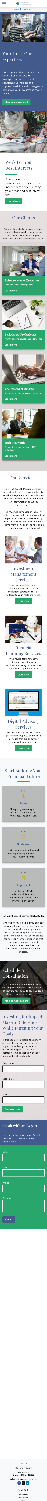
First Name (8, 1063)
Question (7, 1198)
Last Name (8, 1078)
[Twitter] (23, 1483)
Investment (23, 1497)
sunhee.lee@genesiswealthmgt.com (23, 1479)
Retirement (23, 1494)
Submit (8, 1219)
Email (5, 1094)
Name (5, 1151)
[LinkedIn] (27, 1483)
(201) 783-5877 (26, 1468)
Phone (5, 1182)
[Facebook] (19, 1483)
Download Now (12, 1109)
